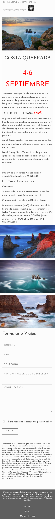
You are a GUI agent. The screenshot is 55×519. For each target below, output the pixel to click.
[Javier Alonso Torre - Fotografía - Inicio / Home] (24, 8)
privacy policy (44, 422)
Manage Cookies (27, 516)
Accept (27, 506)
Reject (27, 511)
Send (10, 431)
